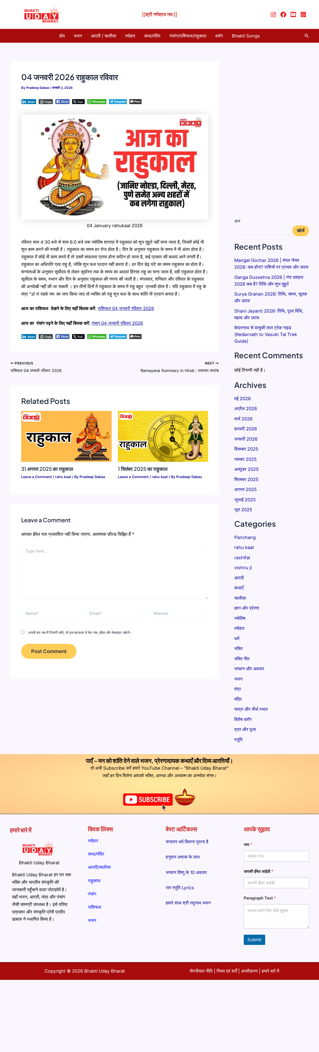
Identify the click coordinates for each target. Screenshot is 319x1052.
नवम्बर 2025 (245, 459)
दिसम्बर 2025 (246, 449)
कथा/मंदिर (152, 35)
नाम (248, 844)
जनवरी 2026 (245, 439)
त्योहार (130, 35)
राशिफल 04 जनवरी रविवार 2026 (126, 308)
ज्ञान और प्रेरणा (246, 608)
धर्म (236, 638)
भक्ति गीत (241, 658)
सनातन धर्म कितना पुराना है (187, 841)
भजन (78, 35)
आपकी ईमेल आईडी (258, 871)
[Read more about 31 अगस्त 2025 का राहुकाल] (66, 436)
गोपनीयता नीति (201, 971)
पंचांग (92, 893)
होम (62, 35)
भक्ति (238, 648)
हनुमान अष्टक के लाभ (183, 857)
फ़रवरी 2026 (245, 428)
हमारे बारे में (270, 971)
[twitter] (294, 14)
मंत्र (237, 689)
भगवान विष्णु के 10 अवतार (186, 872)
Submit (254, 939)
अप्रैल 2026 (245, 408)
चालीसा (240, 598)
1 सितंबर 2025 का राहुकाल (142, 469)
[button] (307, 36)
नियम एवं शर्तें (227, 971)
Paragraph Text (260, 898)
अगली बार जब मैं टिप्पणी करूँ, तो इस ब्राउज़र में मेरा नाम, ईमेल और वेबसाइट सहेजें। (80, 632)
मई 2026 (242, 398)
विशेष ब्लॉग (242, 719)
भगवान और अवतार (249, 668)
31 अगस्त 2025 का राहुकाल (47, 469)
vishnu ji (243, 567)
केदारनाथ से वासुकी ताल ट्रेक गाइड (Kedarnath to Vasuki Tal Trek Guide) (265, 334)
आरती (239, 577)
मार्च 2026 (243, 418)
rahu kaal (63, 477)
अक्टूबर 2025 (246, 469)
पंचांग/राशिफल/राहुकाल (187, 35)
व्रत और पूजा (245, 729)
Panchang (245, 537)
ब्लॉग (219, 35)
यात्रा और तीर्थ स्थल (251, 709)
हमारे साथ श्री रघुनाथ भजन (188, 902)
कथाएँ (238, 587)
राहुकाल (94, 880)
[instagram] (274, 14)
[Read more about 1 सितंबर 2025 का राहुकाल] (163, 436)
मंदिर (238, 699)
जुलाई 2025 (245, 499)
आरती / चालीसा (103, 35)
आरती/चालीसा (99, 867)
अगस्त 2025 (245, 489)
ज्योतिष (239, 618)
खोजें (237, 221)
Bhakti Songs (246, 35)
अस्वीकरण (250, 971)
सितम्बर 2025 (246, 479)
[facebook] (284, 14)
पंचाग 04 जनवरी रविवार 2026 (117, 323)
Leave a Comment (36, 477)
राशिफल (94, 907)
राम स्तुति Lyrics (180, 887)
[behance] (304, 14)
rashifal (242, 557)
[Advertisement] (271, 136)
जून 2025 (243, 509)
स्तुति (238, 739)
